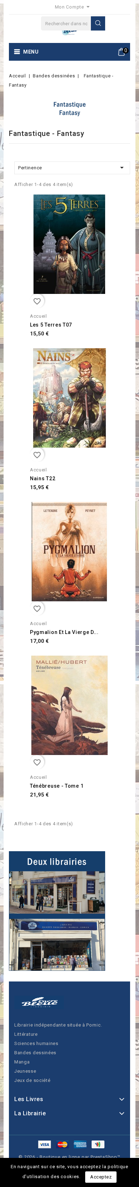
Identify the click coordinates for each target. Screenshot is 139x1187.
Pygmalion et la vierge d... (64, 632)
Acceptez (101, 1177)
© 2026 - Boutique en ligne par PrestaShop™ (69, 1157)
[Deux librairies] (57, 911)
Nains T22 (42, 478)
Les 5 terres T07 (51, 325)
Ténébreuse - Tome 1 (56, 786)
